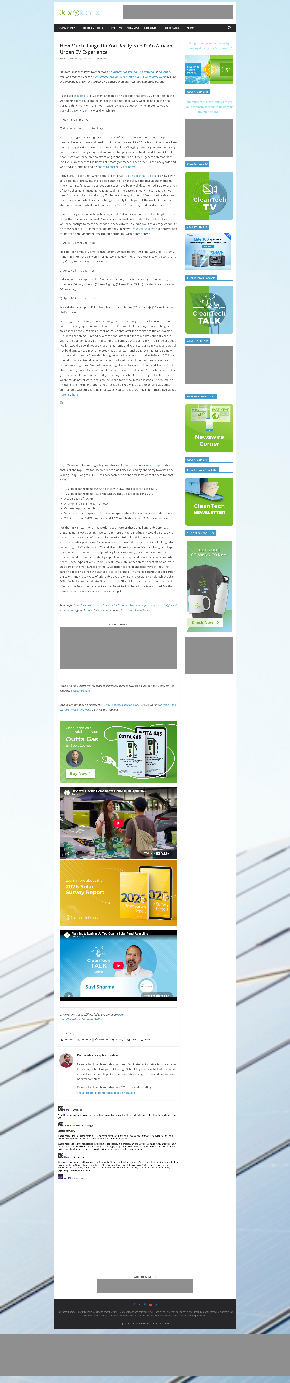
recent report (155, 465)
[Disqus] (118, 1142)
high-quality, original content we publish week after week (129, 77)
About (190, 27)
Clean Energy (67, 27)
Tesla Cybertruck (128, 205)
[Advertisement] (178, 12)
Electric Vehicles (93, 27)
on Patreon (147, 72)
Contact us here (80, 690)
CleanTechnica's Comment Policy (81, 1019)
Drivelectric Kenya (143, 229)
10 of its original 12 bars (140, 176)
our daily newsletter (100, 610)
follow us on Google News (134, 610)
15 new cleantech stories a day (120, 705)
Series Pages (172, 27)
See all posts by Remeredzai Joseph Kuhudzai (106, 1093)
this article (81, 96)
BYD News (116, 27)
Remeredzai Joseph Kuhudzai (82, 58)
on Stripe (164, 72)
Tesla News (133, 27)
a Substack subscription (124, 72)
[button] (76, 28)
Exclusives (150, 27)
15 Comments (102, 58)
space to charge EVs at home (116, 167)
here (63, 394)
